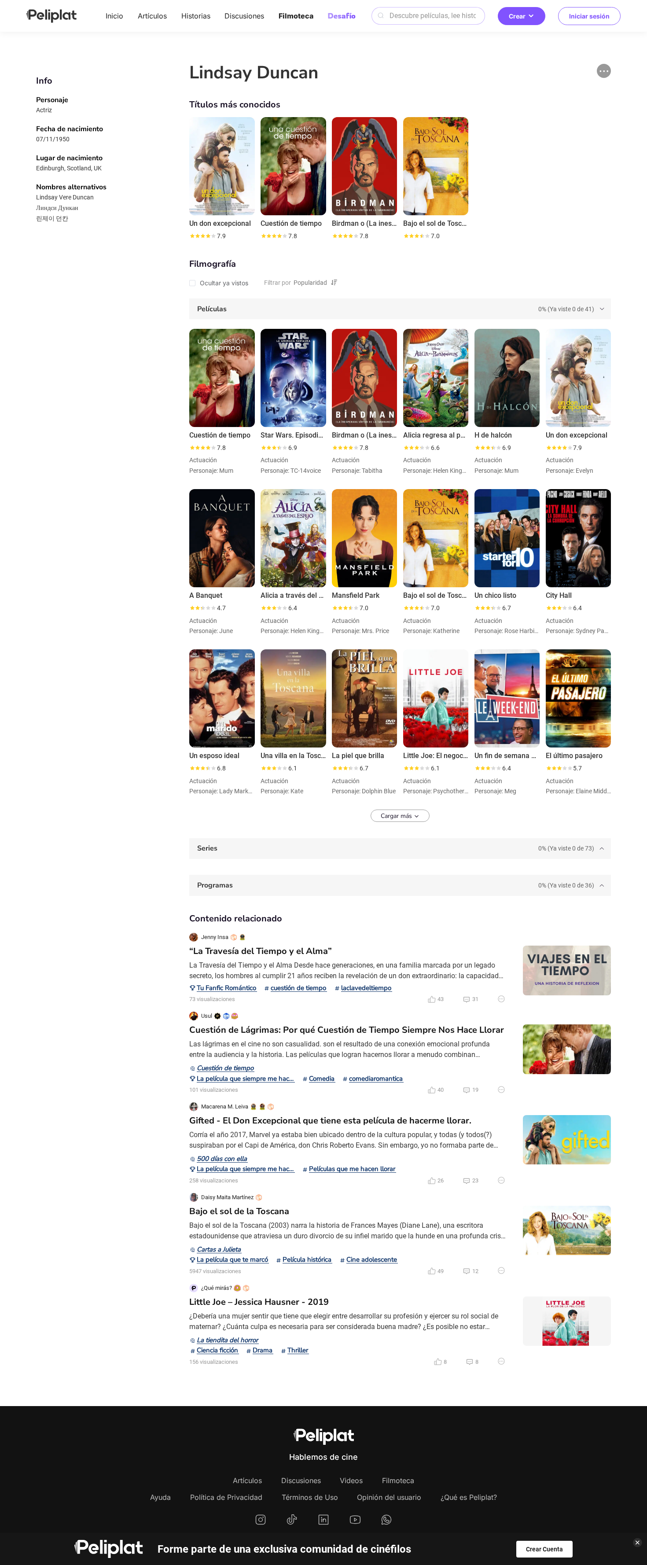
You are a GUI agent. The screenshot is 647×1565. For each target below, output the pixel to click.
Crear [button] (517, 16)
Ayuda (160, 1497)
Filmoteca (296, 15)
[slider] (202, 236)
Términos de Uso (310, 1497)
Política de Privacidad (226, 1497)
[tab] (400, 308)
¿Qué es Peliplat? (469, 1497)
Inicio (114, 15)
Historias (195, 15)
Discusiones (244, 15)
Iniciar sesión (589, 16)
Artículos (152, 15)
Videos (351, 1480)
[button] (604, 71)
